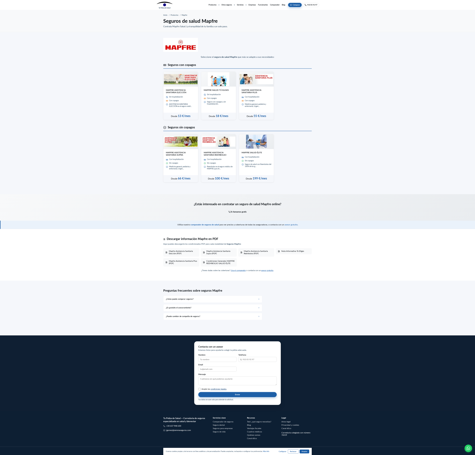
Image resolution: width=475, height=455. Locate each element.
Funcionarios (263, 5)
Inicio (165, 15)
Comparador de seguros (223, 422)
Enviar (237, 395)
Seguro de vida (219, 432)
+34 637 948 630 (173, 426)
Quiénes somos (253, 435)
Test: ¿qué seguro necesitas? (259, 422)
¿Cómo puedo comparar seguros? (180, 299)
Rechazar (293, 451)
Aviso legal (286, 422)
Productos (212, 5)
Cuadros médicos (254, 432)
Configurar (282, 451)
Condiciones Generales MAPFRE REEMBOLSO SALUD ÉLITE (220, 262)
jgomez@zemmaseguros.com (178, 430)
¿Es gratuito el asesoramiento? (178, 308)
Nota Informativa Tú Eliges (292, 251)
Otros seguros (226, 5)
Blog (283, 5)
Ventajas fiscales (254, 428)
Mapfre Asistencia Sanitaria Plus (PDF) (183, 262)
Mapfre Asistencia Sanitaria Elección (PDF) (181, 252)
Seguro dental (219, 425)
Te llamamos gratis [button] (238, 212)
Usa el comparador (238, 270)
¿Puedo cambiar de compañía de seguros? (183, 316)
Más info (266, 451)
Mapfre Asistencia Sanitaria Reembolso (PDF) (256, 252)
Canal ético (252, 438)
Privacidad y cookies (290, 425)
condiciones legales (218, 389)
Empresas (252, 5)
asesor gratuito (291, 225)
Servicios (240, 5)
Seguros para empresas (223, 428)
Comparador (275, 5)
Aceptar (304, 451)
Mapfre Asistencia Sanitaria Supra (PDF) (218, 252)
